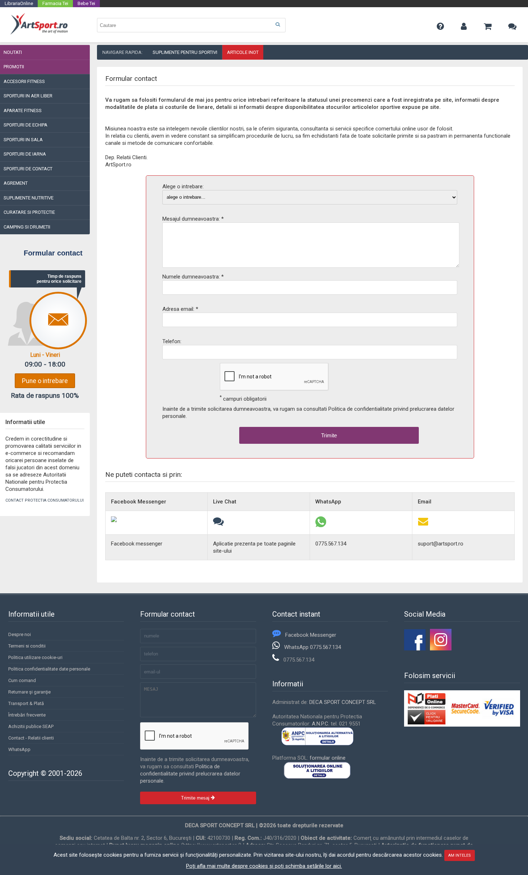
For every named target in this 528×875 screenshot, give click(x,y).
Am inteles (459, 855)
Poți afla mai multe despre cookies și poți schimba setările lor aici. (264, 866)
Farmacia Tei (55, 3)
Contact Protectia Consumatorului (44, 500)
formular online (328, 758)
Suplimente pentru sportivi (185, 52)
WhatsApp (19, 749)
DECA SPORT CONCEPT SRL (342, 702)
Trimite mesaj (196, 798)
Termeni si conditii (27, 646)
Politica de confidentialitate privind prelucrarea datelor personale (190, 773)
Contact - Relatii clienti (31, 738)
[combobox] (191, 25)
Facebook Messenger (310, 635)
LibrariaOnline (19, 3)
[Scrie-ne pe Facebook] (114, 520)
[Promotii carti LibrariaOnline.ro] (440, 648)
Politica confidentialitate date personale (49, 669)
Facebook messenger (136, 543)
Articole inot (243, 52)
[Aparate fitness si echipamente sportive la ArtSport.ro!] (39, 33)
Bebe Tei (86, 3)
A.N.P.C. (320, 723)
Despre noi (19, 634)
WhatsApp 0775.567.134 (312, 647)
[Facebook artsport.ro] (415, 648)
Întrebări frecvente (27, 715)
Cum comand (22, 680)
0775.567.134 (330, 543)
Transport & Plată (26, 703)
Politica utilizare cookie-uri (35, 657)
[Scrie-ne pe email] (423, 525)
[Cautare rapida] (277, 25)
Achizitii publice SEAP (31, 726)
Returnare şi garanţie (29, 692)
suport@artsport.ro (440, 543)
